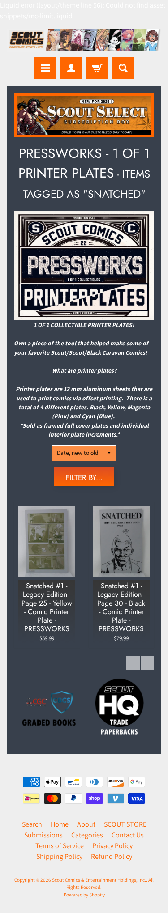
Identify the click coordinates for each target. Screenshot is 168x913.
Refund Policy (111, 856)
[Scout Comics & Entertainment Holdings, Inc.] (84, 40)
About (86, 824)
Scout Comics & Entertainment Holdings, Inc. (99, 880)
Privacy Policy (112, 845)
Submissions (43, 835)
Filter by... (84, 477)
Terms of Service (59, 845)
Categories (87, 835)
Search (32, 824)
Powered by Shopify (84, 895)
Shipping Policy (59, 856)
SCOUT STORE (125, 824)
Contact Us (128, 835)
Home (60, 824)
